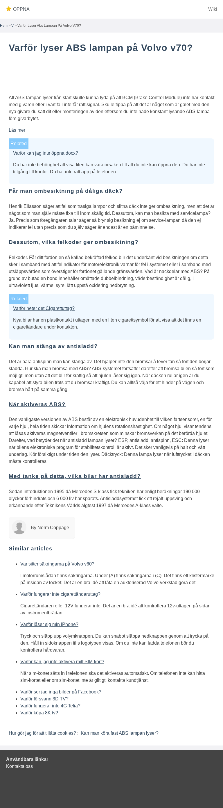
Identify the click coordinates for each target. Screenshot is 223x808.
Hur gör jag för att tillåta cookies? (42, 733)
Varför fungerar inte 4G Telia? (50, 705)
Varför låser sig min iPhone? (49, 624)
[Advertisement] (111, 75)
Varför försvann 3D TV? (44, 698)
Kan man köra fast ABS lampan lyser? (120, 733)
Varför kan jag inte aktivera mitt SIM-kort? (62, 661)
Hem (4, 26)
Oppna (21, 9)
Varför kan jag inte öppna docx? (45, 153)
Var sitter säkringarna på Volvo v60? (57, 563)
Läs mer (17, 130)
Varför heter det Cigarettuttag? (44, 308)
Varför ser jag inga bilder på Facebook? (60, 691)
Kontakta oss (19, 766)
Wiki (212, 9)
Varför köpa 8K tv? (39, 712)
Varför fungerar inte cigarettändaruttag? (60, 594)
